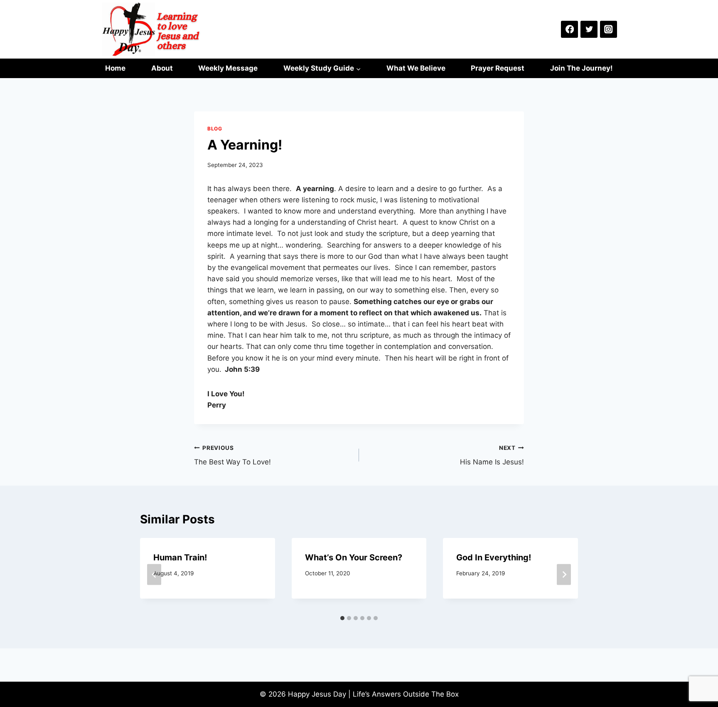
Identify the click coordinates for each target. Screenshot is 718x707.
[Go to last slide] (154, 574)
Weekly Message (228, 68)
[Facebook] (569, 29)
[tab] (342, 618)
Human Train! (180, 557)
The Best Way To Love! (232, 455)
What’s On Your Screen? (353, 557)
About (162, 68)
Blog (214, 128)
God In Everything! (493, 557)
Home (115, 68)
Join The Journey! (581, 68)
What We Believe (415, 68)
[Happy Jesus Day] (153, 29)
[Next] (564, 574)
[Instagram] (608, 29)
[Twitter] (589, 29)
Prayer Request (497, 68)
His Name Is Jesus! (492, 455)
